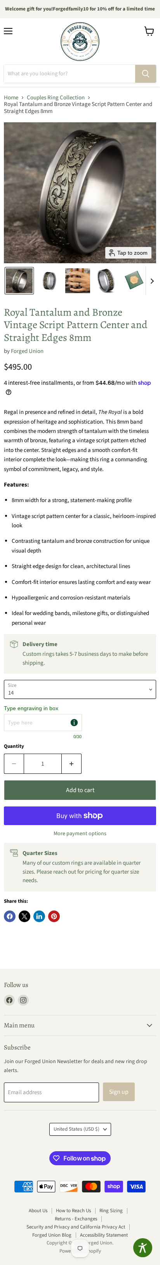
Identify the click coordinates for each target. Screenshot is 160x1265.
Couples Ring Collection (56, 97)
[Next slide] (152, 280)
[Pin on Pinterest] (54, 916)
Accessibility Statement (104, 1235)
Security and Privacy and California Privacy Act (75, 1226)
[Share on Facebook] (10, 916)
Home (11, 97)
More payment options (80, 834)
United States (76, 1129)
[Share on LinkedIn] (39, 916)
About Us (38, 1210)
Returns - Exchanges (76, 1218)
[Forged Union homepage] (80, 41)
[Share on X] (24, 916)
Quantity (14, 746)
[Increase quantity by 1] (72, 764)
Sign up (119, 1092)
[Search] (145, 74)
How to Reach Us (73, 1210)
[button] (19, 281)
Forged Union (27, 351)
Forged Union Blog (51, 1235)
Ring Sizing (111, 1210)
